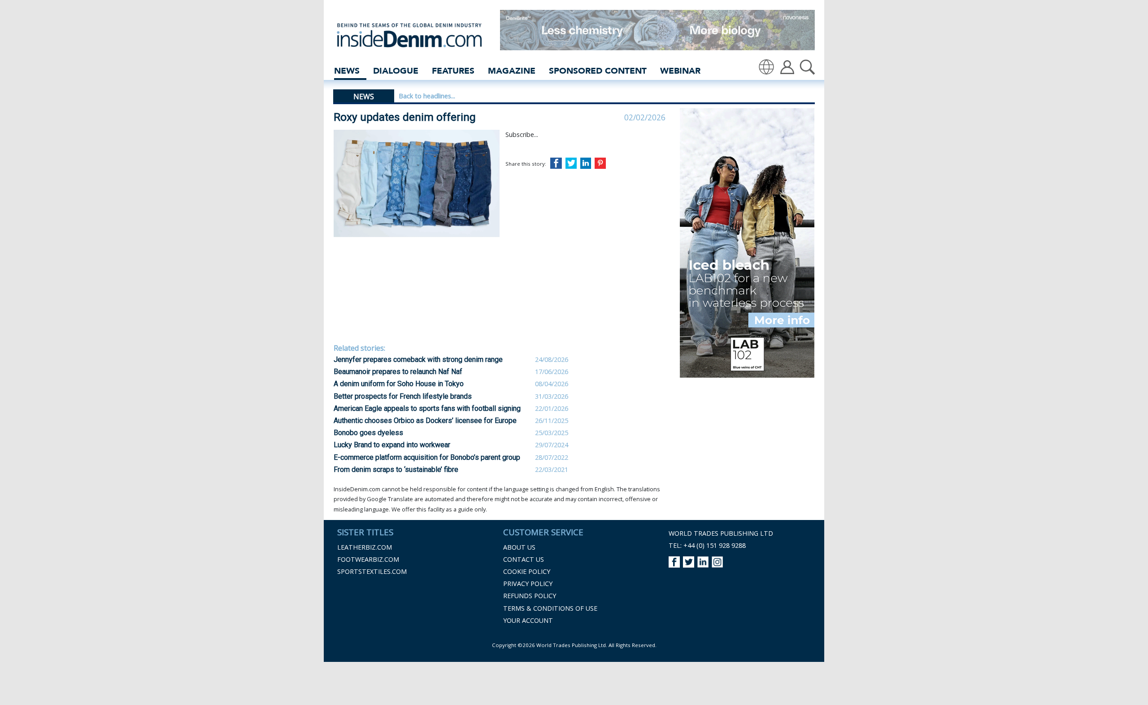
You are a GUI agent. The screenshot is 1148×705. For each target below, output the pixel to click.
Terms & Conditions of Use (550, 608)
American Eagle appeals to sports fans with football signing (427, 408)
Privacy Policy (527, 583)
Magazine (511, 71)
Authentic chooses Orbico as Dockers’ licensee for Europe (425, 420)
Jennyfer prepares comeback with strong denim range (418, 359)
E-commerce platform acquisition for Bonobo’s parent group (427, 457)
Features (453, 71)
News (347, 71)
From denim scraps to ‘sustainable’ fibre (396, 469)
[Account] (787, 66)
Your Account (528, 620)
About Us (519, 547)
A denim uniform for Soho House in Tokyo (399, 383)
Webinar (680, 71)
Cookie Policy (526, 571)
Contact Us (523, 559)
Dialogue (395, 71)
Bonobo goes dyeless (368, 432)
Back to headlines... (427, 96)
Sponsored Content (598, 71)
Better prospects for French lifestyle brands (403, 396)
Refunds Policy (529, 595)
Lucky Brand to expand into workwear (392, 445)
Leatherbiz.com (364, 547)
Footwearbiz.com (368, 559)
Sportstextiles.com (372, 571)
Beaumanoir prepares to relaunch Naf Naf (398, 371)
